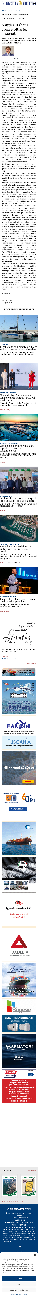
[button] (35, 1255)
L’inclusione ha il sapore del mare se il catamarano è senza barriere (18, 348)
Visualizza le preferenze (19, 1290)
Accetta (19, 1278)
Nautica (10, 10)
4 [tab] (7, 658)
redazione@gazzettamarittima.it (22, 1223)
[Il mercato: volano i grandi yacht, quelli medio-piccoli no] (19, 580)
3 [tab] (5, 658)
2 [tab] (4, 658)
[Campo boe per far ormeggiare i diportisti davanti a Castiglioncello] (19, 427)
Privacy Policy (23, 1294)
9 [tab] (17, 1201)
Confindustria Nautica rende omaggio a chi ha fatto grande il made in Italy (17, 397)
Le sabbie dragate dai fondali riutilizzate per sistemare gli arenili (16, 549)
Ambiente (3, 510)
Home (4, 10)
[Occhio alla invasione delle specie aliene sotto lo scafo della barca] (19, 480)
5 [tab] (9, 658)
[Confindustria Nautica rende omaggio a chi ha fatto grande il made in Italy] (19, 376)
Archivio (31, 1171)
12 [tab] (22, 1201)
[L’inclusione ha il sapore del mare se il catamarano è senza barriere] (19, 328)
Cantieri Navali (5, 611)
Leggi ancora (19, 652)
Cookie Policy (14, 1294)
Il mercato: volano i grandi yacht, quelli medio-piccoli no (18, 600)
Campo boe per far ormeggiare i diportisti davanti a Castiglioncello (17, 448)
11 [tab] (20, 1201)
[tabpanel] (19, 652)
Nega (19, 1284)
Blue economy (5, 410)
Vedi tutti (30, 663)
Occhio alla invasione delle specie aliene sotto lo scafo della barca (18, 499)
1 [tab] (2, 658)
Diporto (18, 10)
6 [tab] (11, 658)
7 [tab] (13, 658)
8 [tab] (15, 658)
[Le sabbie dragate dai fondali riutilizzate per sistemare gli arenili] (19, 528)
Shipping (19, 1251)
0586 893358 (23, 1218)
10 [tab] (19, 1201)
